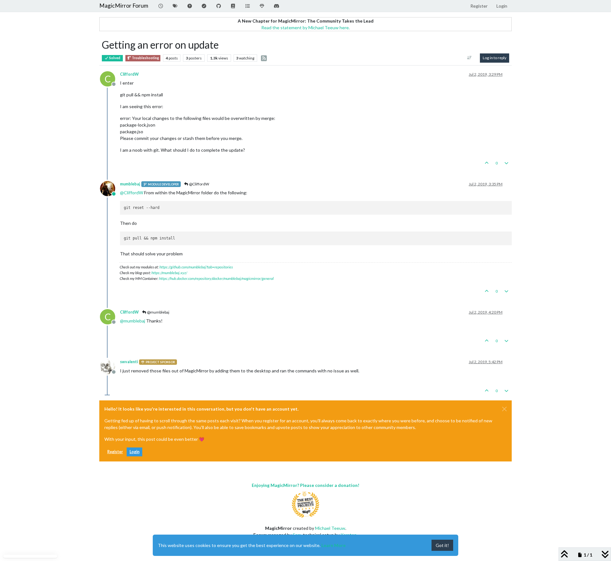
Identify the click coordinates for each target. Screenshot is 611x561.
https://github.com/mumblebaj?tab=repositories (196, 267)
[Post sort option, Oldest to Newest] (469, 57)
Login (134, 451)
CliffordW (129, 74)
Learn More (333, 545)
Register (115, 451)
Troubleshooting (145, 58)
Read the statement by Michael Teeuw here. (305, 27)
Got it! (442, 545)
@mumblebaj (157, 312)
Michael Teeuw (330, 528)
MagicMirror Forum (123, 5)
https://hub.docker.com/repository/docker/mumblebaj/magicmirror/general (216, 278)
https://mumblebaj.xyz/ (169, 272)
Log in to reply (494, 57)
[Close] (504, 409)
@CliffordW (198, 184)
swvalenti (129, 361)
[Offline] (110, 366)
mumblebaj (130, 184)
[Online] (110, 188)
